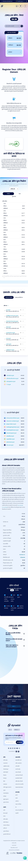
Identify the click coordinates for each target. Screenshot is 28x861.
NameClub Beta (19, 787)
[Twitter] (14, 748)
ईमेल (14, 706)
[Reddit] (19, 748)
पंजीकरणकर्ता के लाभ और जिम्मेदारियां (14, 850)
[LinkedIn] (12, 748)
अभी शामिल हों (19, 742)
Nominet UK (22, 554)
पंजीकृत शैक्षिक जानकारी (14, 847)
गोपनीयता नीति (14, 842)
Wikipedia (22, 557)
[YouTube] (17, 748)
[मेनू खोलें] (25, 6)
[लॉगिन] (17, 6)
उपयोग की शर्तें (14, 845)
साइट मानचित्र (18, 804)
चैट (14, 710)
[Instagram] (10, 748)
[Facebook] (8, 748)
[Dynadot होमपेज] (2, 6)
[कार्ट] (21, 6)
